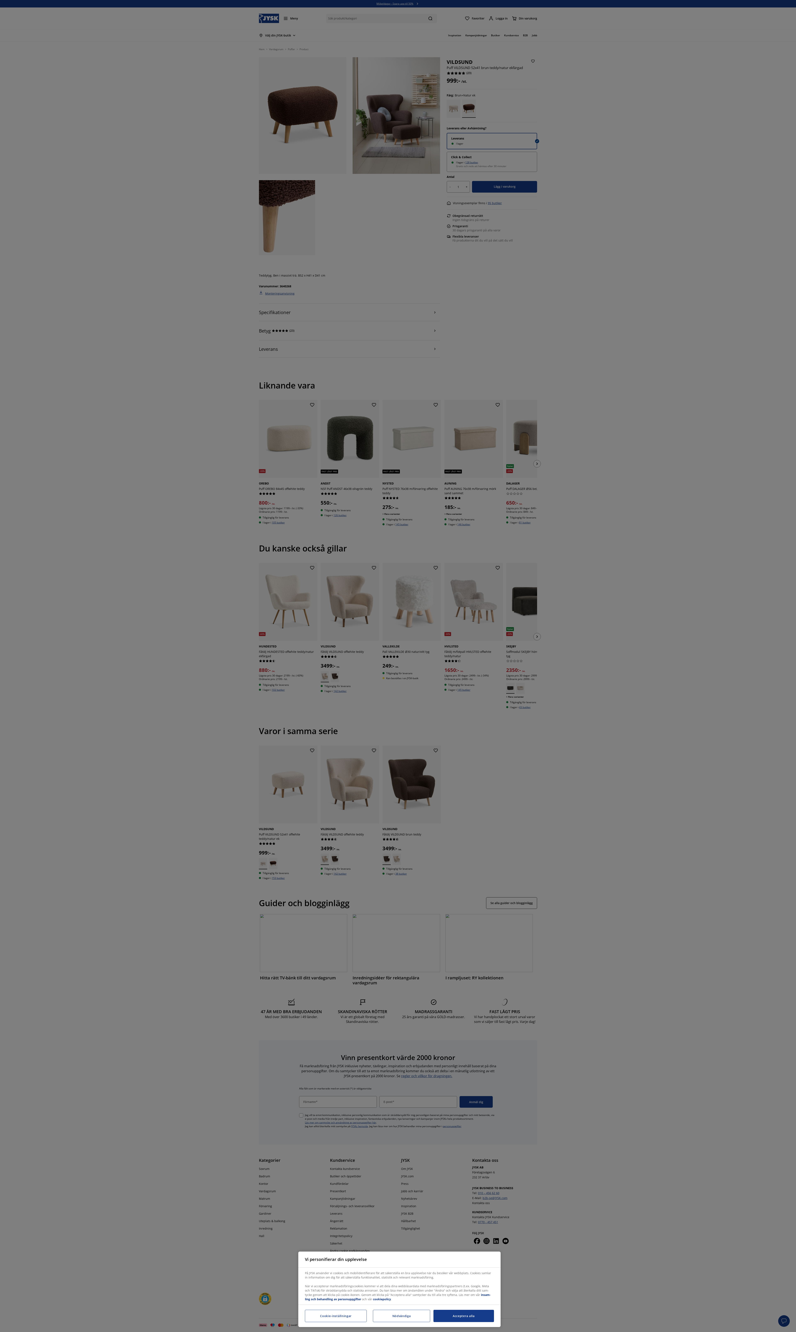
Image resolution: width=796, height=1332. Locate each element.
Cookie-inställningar (336, 1316)
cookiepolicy (382, 1299)
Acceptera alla (464, 1316)
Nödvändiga (401, 1316)
